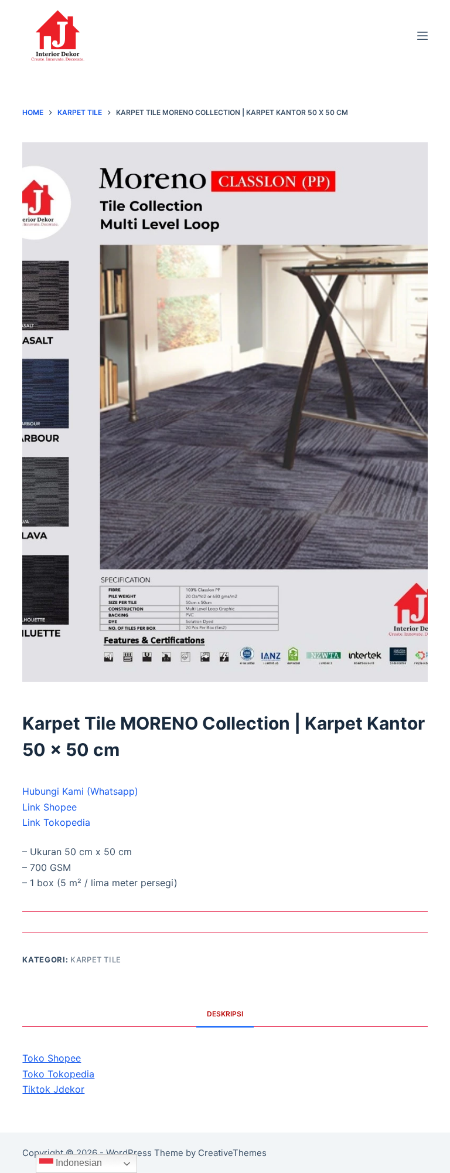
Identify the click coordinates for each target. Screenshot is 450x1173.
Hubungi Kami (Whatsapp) (80, 791)
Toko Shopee (51, 1058)
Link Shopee (49, 807)
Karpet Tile (95, 959)
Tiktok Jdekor (53, 1089)
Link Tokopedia (56, 822)
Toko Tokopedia (58, 1074)
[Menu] (422, 35)
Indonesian (77, 1163)
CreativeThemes (232, 1152)
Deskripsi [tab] (225, 1013)
